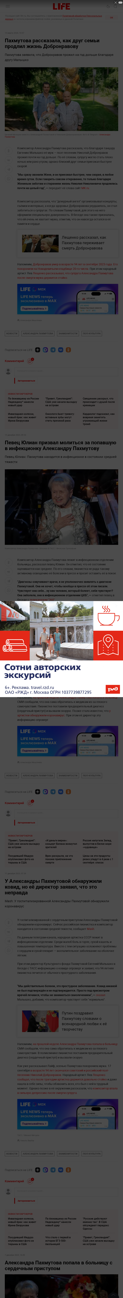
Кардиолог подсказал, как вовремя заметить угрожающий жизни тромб (99, 419)
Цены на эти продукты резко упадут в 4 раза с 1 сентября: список (98, 859)
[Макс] (45, 350)
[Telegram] (53, 350)
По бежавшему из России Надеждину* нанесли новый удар (23, 402)
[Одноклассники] (68, 350)
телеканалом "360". (43, 600)
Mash (90, 929)
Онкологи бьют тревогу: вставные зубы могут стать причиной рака (59, 417)
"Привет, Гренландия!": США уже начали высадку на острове (61, 402)
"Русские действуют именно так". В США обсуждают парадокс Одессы (96, 1223)
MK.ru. (85, 188)
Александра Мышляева (31, 320)
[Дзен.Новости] (37, 350)
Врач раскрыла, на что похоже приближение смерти (59, 859)
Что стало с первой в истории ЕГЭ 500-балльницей (58, 1241)
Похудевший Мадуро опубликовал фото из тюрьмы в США (21, 859)
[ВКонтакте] (60, 350)
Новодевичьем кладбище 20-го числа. (63, 269)
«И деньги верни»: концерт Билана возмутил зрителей (61, 844)
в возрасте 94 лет (42, 1070)
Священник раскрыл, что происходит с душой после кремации (99, 402)
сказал (100, 995)
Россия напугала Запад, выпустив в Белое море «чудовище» (97, 844)
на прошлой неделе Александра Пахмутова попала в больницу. (75, 697)
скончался (62, 1070)
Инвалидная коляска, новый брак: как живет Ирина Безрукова (22, 417)
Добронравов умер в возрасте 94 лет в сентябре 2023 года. (73, 264)
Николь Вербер (27, 1140)
